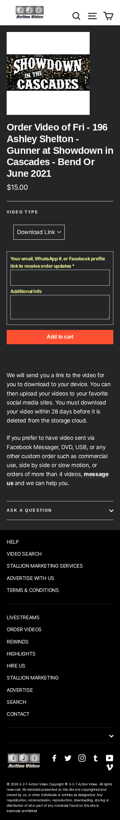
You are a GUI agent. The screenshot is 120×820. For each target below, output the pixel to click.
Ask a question (29, 510)
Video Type (22, 212)
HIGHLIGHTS (21, 654)
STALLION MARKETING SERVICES (45, 566)
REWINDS (18, 642)
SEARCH (16, 702)
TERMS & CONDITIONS (33, 590)
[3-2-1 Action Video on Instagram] (82, 757)
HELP (13, 542)
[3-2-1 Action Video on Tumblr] (95, 757)
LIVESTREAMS (23, 617)
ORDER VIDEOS (24, 629)
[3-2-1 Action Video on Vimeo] (109, 766)
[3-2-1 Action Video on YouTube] (109, 757)
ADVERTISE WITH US (30, 578)
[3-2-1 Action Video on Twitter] (68, 757)
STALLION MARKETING (32, 678)
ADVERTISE (20, 690)
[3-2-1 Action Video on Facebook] (54, 757)
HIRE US (16, 666)
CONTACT (18, 714)
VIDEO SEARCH (24, 554)
